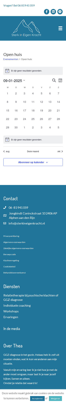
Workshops (11, 311)
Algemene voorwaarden (14, 242)
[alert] (33, 140)
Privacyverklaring (11, 236)
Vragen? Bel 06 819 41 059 (19, 5)
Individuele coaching (17, 305)
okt (59, 151)
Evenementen (10, 59)
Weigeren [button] (55, 398)
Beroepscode (9, 254)
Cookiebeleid (9, 266)
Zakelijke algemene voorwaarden (18, 248)
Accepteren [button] (37, 398)
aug (7, 151)
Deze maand (33, 151)
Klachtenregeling (11, 260)
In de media (11, 328)
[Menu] (60, 28)
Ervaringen (10, 317)
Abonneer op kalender (31, 162)
